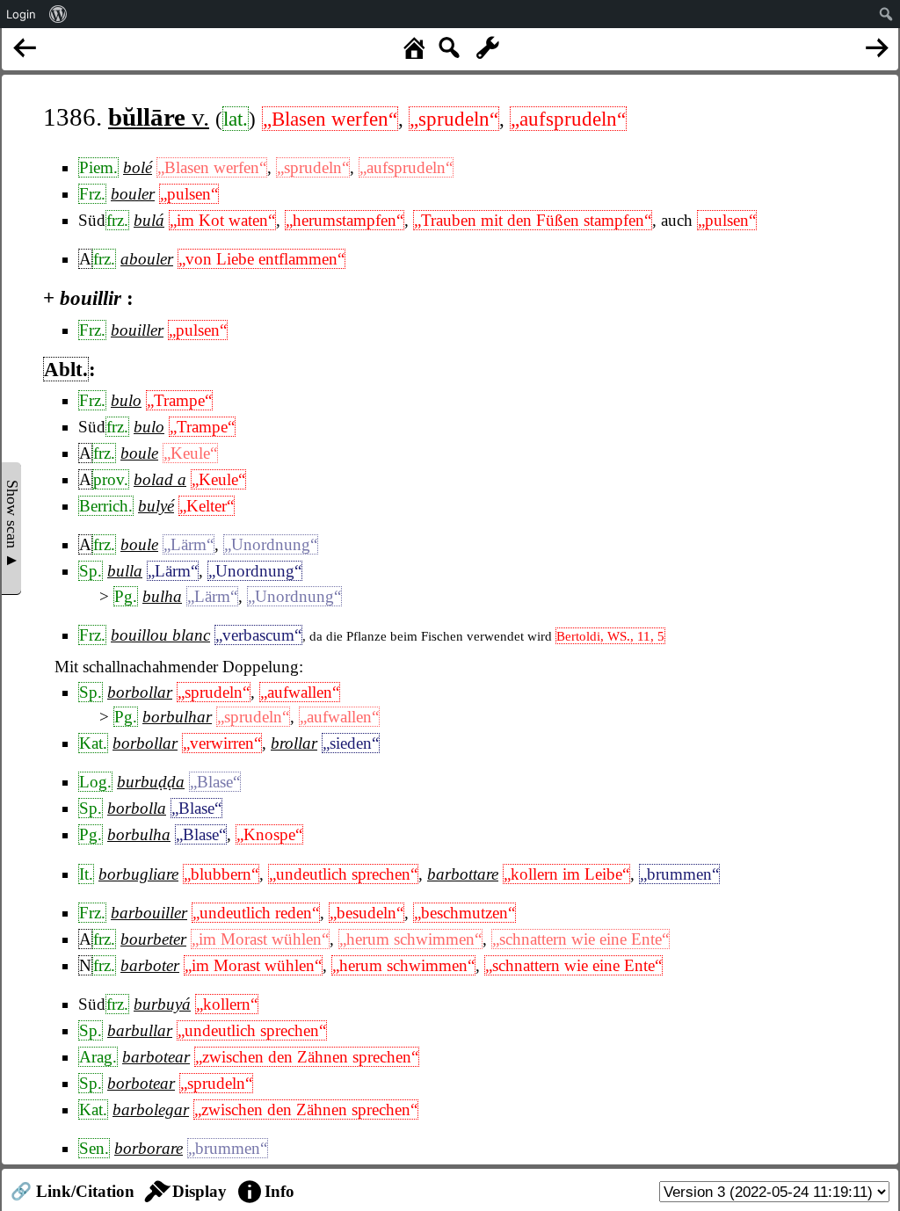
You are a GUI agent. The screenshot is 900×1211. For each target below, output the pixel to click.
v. (158, 117)
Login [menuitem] (21, 14)
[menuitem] (58, 14)
